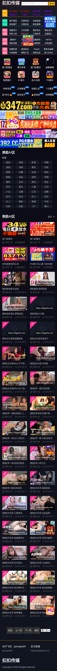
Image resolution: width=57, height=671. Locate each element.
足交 (8, 196)
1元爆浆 (49, 88)
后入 (34, 196)
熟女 (46, 182)
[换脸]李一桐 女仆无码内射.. (14, 438)
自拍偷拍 (36, 21)
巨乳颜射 (48, 43)
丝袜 (34, 172)
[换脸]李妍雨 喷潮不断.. (40, 413)
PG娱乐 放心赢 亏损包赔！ (42, 264)
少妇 (46, 187)
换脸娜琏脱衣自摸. (10, 289)
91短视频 (13, 53)
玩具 (21, 177)
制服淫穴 (13, 30)
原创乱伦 (25, 49)
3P (33, 206)
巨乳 (46, 167)
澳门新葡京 (7, 239)
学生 (8, 187)
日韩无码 (25, 24)
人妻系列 (25, 40)
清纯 (21, 167)
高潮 (46, 177)
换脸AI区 (25, 34)
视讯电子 (21, 95)
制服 (8, 177)
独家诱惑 (13, 43)
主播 (21, 192)
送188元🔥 (7, 95)
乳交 (21, 196)
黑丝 (46, 172)
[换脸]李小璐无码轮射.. (12, 488)
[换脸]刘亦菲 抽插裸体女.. (13, 538)
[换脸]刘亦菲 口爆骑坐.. (12, 513)
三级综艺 (36, 34)
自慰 (34, 177)
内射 (8, 206)
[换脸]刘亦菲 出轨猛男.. (40, 513)
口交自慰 (25, 30)
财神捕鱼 (50, 95)
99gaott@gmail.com (40, 650)
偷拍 (8, 162)
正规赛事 (21, 88)
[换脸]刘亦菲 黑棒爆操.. (12, 612)
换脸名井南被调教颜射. (12, 338)
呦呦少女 (25, 53)
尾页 (37, 630)
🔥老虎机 (35, 95)
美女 (21, 187)
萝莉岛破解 (48, 49)
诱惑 (8, 167)
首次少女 (25, 43)
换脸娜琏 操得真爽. (38, 289)
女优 (21, 182)
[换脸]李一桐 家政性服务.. (13, 463)
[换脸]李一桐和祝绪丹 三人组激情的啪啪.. (21, 413)
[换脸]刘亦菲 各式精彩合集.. (14, 587)
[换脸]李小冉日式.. (38, 463)
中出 (46, 201)
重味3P (13, 40)
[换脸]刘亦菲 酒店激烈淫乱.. (42, 612)
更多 (50, 217)
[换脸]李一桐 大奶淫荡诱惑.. (42, 438)
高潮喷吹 (36, 43)
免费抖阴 (13, 49)
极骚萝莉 (36, 40)
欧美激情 (36, 24)
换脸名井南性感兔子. (39, 338)
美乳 (34, 167)
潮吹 (8, 182)
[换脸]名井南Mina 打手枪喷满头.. (17, 363)
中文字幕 (48, 21)
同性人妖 (13, 34)
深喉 (46, 192)
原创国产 (13, 24)
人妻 (34, 187)
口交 (34, 192)
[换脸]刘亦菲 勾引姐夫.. (12, 563)
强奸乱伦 (36, 30)
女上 (8, 201)
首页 (10, 630)
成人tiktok (48, 53)
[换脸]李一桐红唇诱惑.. (40, 388)
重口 (46, 206)
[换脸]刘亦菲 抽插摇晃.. (40, 488)
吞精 (34, 201)
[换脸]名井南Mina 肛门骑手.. (15, 388)
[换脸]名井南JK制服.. (39, 363)
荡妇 (34, 182)
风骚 (46, 162)
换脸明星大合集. (37, 314)
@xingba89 (7, 650)
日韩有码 (25, 21)
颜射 (21, 201)
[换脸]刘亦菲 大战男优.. (40, 563)
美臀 (8, 172)
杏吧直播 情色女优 (10, 264)
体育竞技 (7, 88)
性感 (34, 162)
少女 (8, 192)
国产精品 (13, 21)
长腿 (21, 172)
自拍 (21, 162)
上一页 (19, 630)
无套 (21, 206)
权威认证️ (36, 88)
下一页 (28, 630)
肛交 (46, 196)
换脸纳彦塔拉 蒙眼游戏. (13, 314)
